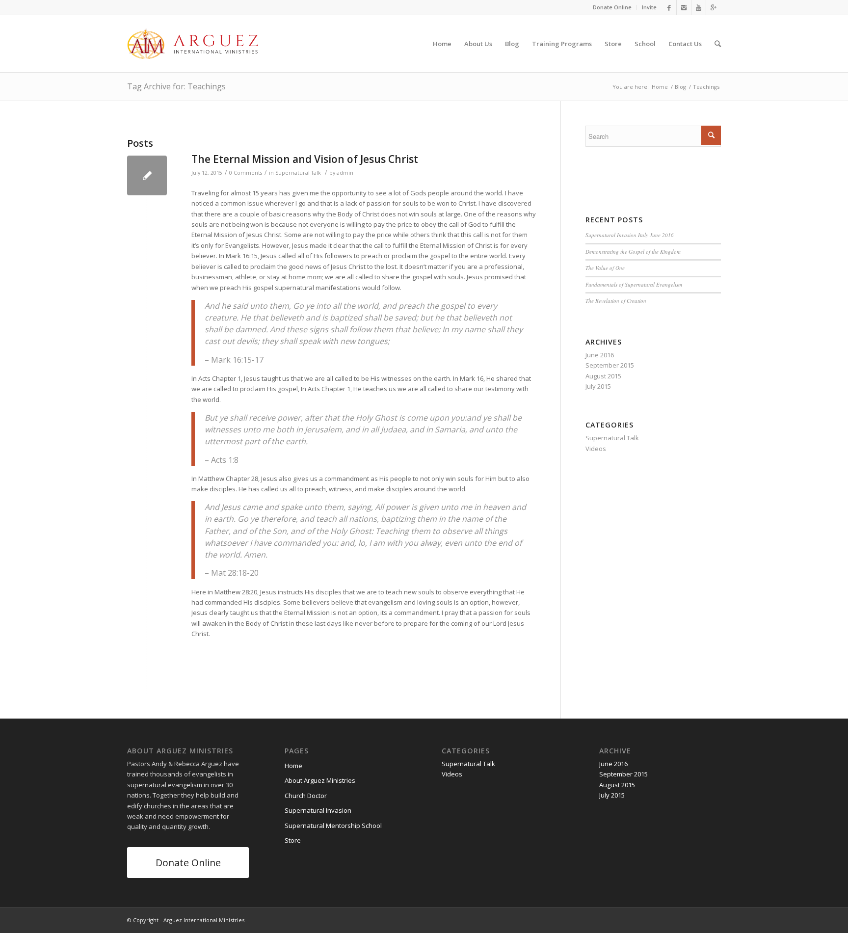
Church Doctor (306, 795)
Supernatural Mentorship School (333, 825)
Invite (649, 7)
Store (293, 840)
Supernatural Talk (298, 172)
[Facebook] (669, 7)
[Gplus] (713, 7)
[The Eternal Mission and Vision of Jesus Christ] (147, 175)
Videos (595, 448)
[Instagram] (684, 7)
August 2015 (603, 376)
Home (660, 86)
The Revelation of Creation (615, 300)
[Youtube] (698, 7)
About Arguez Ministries (320, 780)
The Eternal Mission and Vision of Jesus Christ (304, 159)
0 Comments (245, 172)
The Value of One (605, 267)
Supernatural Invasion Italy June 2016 (629, 235)
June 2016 (599, 354)
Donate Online (612, 7)
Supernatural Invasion (318, 810)
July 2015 (598, 386)
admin (345, 172)
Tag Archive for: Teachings (176, 86)
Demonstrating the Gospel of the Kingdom (633, 251)
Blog (680, 86)
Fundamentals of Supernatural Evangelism (633, 284)
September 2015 (609, 365)
